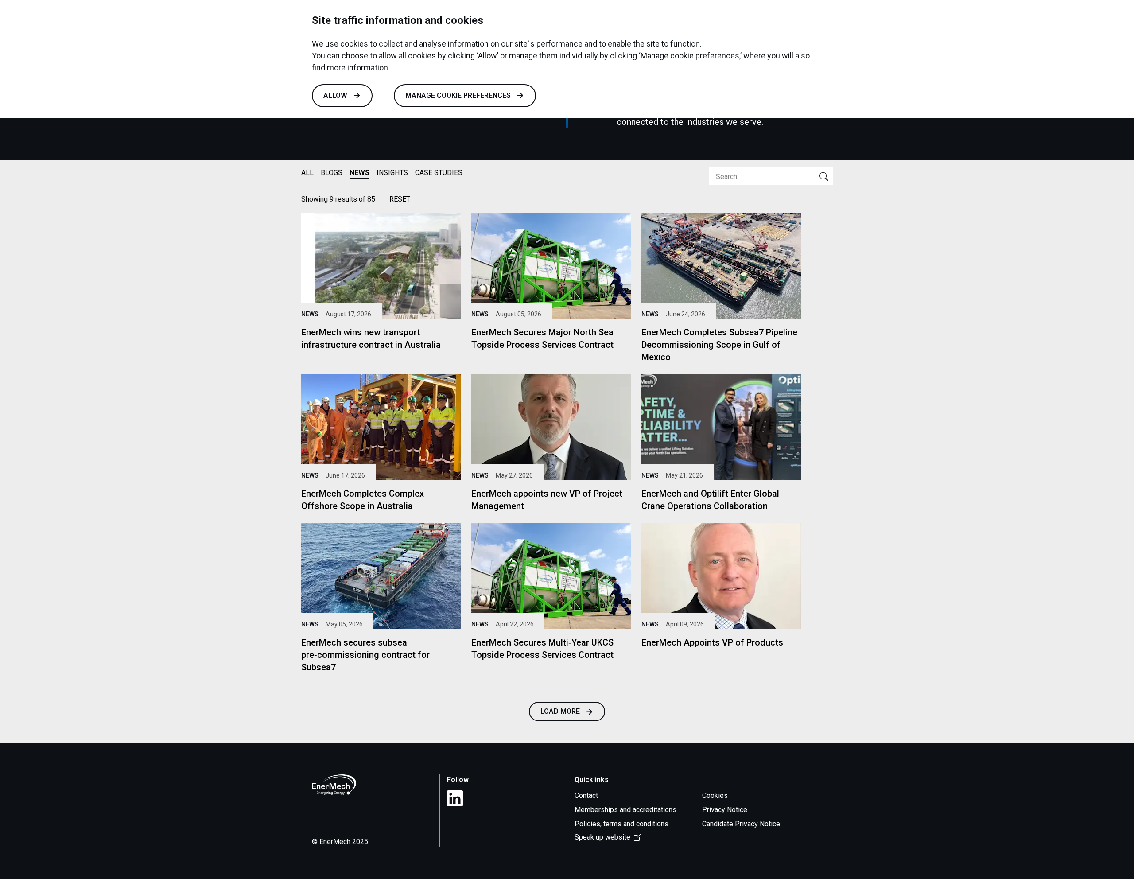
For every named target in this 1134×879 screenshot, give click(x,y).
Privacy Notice (724, 809)
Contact (586, 795)
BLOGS (331, 172)
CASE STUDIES (438, 172)
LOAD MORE (560, 711)
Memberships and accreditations (625, 809)
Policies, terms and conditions (621, 824)
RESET (399, 199)
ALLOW (335, 95)
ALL (307, 172)
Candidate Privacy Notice (741, 824)
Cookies (715, 795)
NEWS (359, 172)
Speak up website (602, 837)
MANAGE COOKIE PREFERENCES (458, 95)
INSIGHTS (392, 172)
